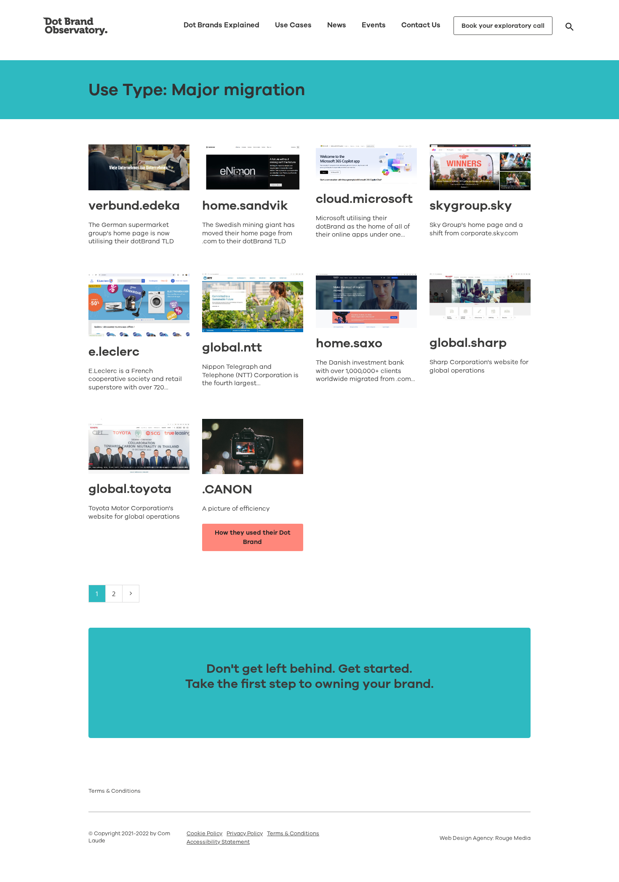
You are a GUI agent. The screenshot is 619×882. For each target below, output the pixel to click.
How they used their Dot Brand (253, 537)
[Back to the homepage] (75, 26)
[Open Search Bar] (569, 26)
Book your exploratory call (503, 25)
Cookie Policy (204, 833)
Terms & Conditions (114, 791)
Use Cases (293, 25)
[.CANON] (252, 446)
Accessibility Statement (218, 842)
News (336, 25)
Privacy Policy (245, 833)
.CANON (227, 489)
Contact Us (420, 25)
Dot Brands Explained (221, 25)
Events (374, 25)
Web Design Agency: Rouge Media (485, 838)
